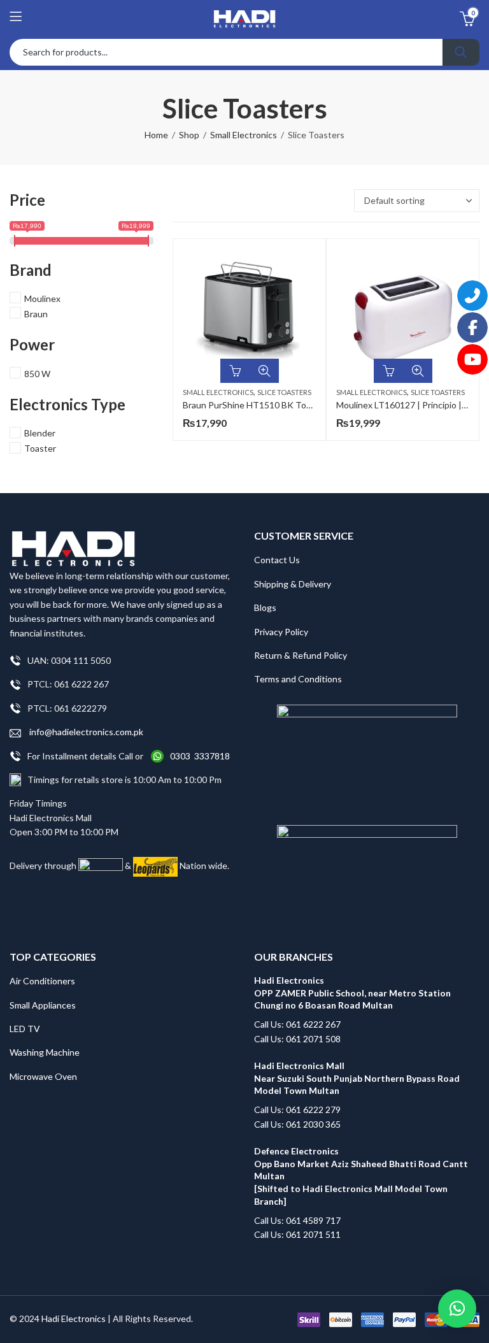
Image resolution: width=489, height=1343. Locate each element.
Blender (39, 432)
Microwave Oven (43, 1076)
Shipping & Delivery (292, 583)
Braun (36, 313)
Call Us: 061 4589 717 (297, 1220)
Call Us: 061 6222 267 (297, 1024)
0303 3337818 (200, 755)
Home (156, 134)
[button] (457, 1308)
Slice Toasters (284, 392)
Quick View (264, 371)
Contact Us (277, 559)
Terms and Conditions (298, 678)
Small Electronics (243, 134)
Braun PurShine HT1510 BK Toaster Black (266, 404)
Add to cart (235, 371)
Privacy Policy (281, 631)
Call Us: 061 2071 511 (297, 1234)
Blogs (265, 607)
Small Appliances (43, 1005)
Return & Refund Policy (300, 655)
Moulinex (42, 298)
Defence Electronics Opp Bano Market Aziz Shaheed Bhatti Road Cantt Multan (362, 1163)
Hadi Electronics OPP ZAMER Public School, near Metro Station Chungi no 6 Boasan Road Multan (352, 992)
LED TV (25, 1028)
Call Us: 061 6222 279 (297, 1109)
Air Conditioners (42, 980)
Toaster (40, 448)
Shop (189, 134)
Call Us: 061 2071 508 (297, 1038)
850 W (37, 373)
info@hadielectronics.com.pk (85, 731)
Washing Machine (45, 1052)
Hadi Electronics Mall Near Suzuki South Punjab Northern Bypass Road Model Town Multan (357, 1078)
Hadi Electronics (73, 1318)
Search (461, 52)
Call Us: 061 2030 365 (297, 1124)
